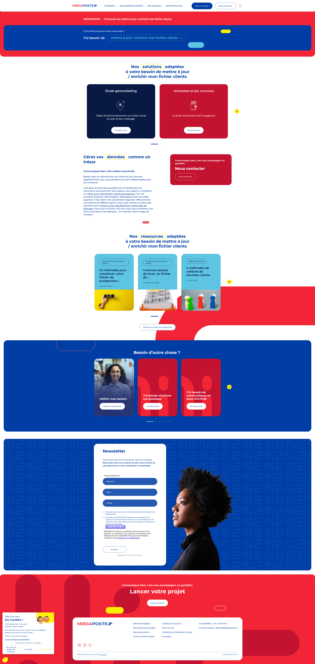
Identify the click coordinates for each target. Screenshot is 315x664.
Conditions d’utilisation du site (177, 632)
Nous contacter (202, 6)
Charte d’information (143, 636)
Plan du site (168, 628)
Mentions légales (141, 623)
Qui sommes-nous (174, 6)
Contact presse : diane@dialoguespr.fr (218, 628)
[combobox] (146, 38)
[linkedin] (79, 645)
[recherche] (240, 5)
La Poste (103, 654)
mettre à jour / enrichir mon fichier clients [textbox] (144, 38)
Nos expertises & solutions (131, 6)
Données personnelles (144, 628)
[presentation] (237, 111)
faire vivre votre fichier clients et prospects (111, 194)
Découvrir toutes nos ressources (157, 327)
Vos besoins (110, 6)
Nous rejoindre (225, 6)
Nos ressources (154, 6)
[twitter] (90, 645)
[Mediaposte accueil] (85, 6)
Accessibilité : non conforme (213, 623)
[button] (154, 316)
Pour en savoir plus (115, 527)
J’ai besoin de (94, 38)
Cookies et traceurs (171, 623)
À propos (166, 636)
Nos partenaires (141, 632)
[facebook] (85, 645)
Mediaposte (91, 19)
